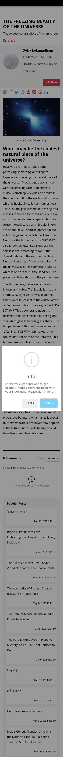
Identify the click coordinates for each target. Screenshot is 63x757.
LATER (30, 403)
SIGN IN (48, 403)
